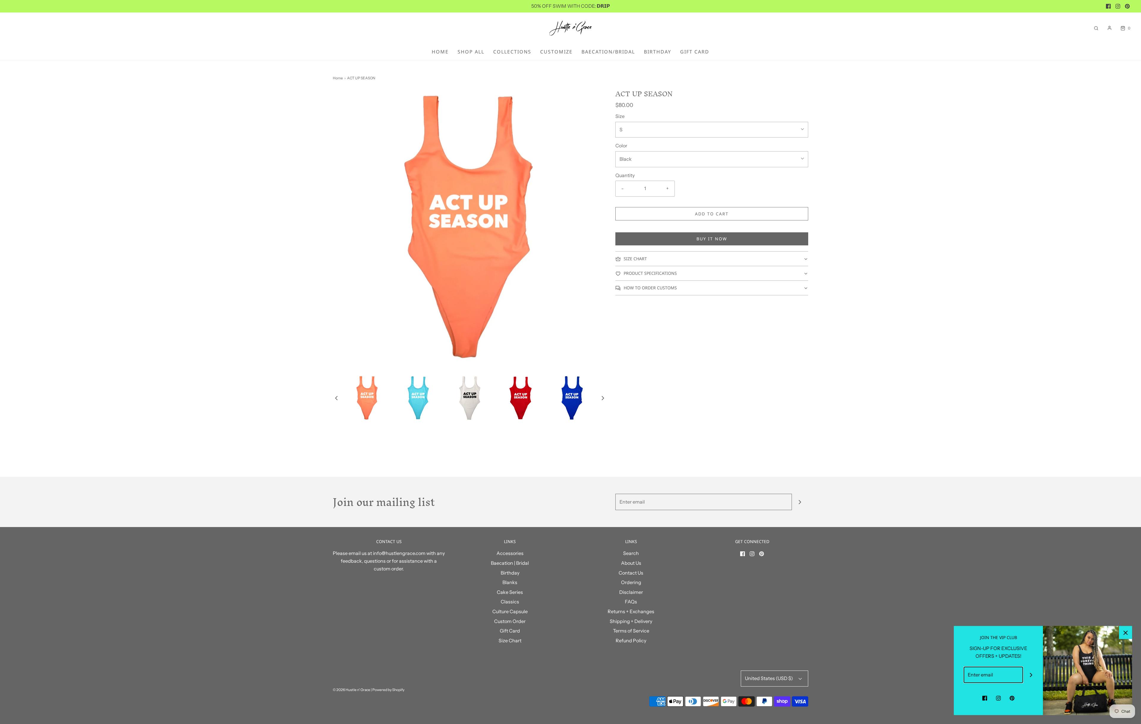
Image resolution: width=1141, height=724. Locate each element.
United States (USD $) (769, 678)
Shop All (471, 51)
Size (620, 116)
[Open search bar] (1096, 28)
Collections (512, 51)
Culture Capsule (510, 611)
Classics (510, 602)
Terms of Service (631, 631)
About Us (631, 563)
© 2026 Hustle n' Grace (351, 689)
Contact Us (631, 573)
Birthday (657, 51)
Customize (556, 51)
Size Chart (510, 640)
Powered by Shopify (388, 689)
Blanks (509, 582)
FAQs (631, 602)
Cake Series (510, 592)
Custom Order (510, 621)
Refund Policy (631, 640)
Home (440, 51)
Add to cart (712, 214)
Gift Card (694, 51)
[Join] (800, 502)
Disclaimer (631, 592)
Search (631, 553)
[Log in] (1109, 28)
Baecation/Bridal (608, 51)
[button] (336, 398)
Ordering (631, 582)
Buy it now (711, 239)
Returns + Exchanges (631, 611)
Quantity (625, 175)
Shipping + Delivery (631, 621)
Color (621, 146)
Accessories (510, 553)
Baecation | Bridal (510, 563)
